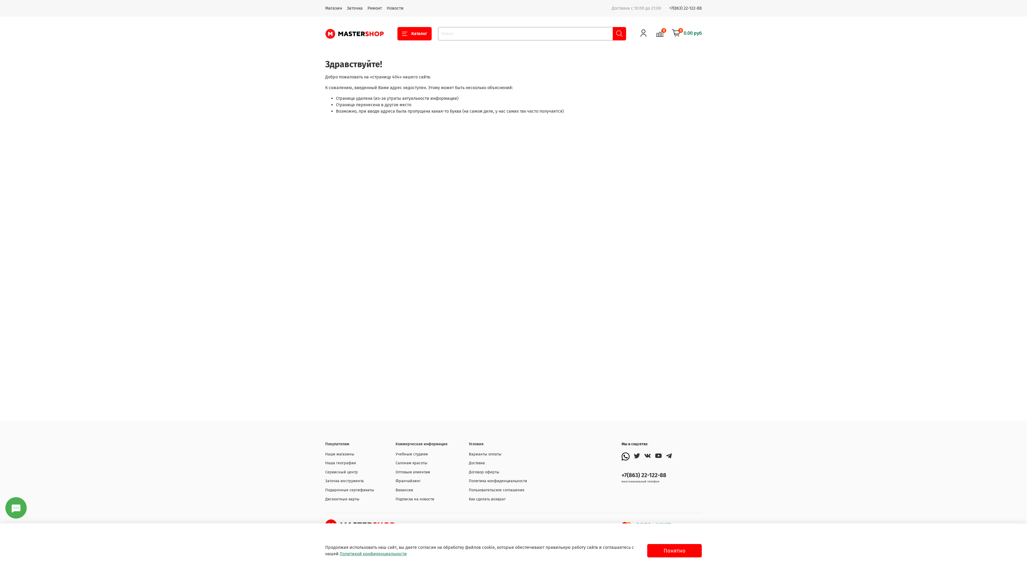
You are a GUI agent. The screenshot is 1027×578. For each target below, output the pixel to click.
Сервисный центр (341, 472)
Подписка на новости (415, 499)
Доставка (477, 463)
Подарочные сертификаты (349, 490)
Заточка (355, 8)
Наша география (340, 463)
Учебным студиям (412, 454)
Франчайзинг (408, 481)
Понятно (674, 550)
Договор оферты (484, 472)
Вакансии (404, 490)
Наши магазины (339, 454)
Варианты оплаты (485, 454)
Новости (395, 8)
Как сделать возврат (487, 499)
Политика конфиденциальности (498, 481)
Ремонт (374, 8)
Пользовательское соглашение (496, 490)
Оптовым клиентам (413, 472)
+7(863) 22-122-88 (685, 8)
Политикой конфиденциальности (373, 553)
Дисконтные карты (342, 499)
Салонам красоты (411, 463)
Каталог (419, 33)
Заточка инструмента (344, 481)
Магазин (333, 8)
